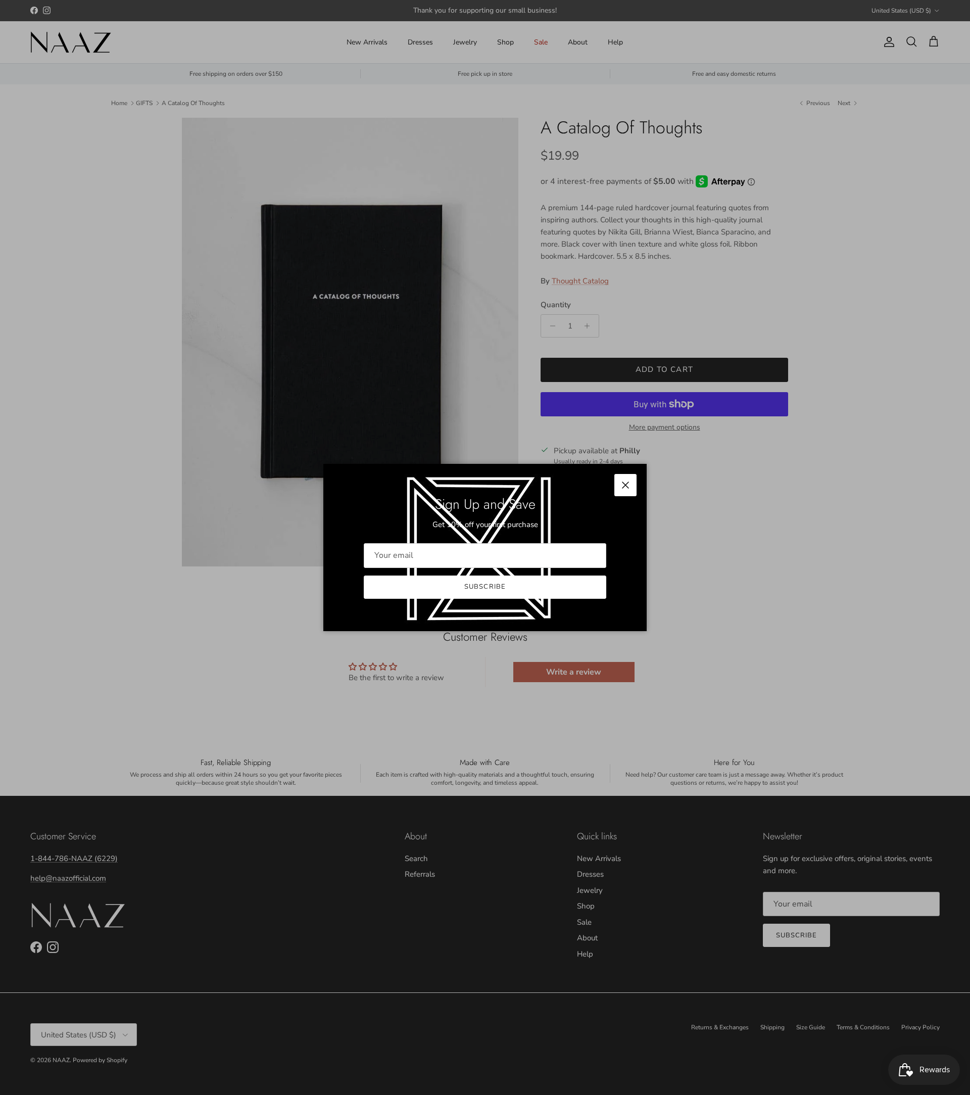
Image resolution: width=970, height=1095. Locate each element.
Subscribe (484, 586)
